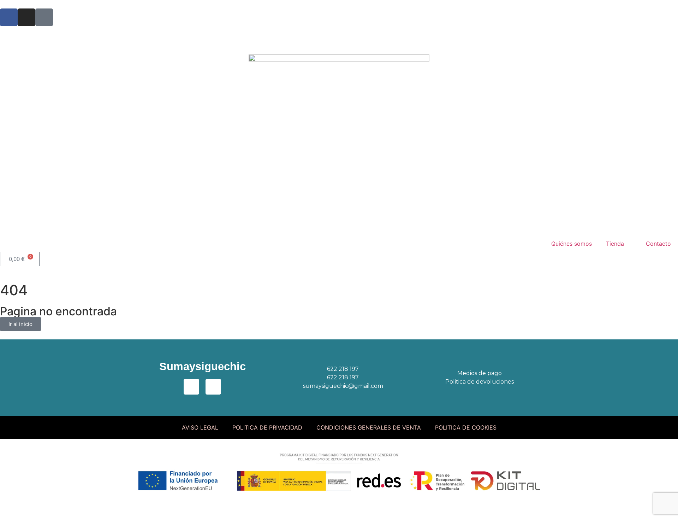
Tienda (615, 243)
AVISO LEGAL (200, 427)
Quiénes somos (571, 243)
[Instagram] (26, 17)
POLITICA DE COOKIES (465, 427)
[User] (44, 17)
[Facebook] (9, 17)
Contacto (658, 243)
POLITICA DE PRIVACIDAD (267, 427)
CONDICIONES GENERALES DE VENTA (368, 427)
